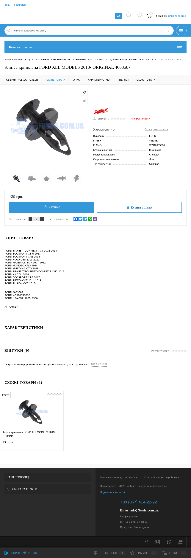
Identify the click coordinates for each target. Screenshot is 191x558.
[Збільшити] (46, 127)
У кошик (54, 207)
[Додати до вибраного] (84, 92)
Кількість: (20, 218)
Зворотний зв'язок (23, 552)
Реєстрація (19, 4)
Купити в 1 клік (141, 207)
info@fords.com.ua (144, 510)
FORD (152, 136)
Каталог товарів (20, 47)
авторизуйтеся (99, 363)
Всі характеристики (156, 129)
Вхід (7, 4)
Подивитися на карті (112, 492)
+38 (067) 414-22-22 (138, 502)
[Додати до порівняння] (84, 100)
